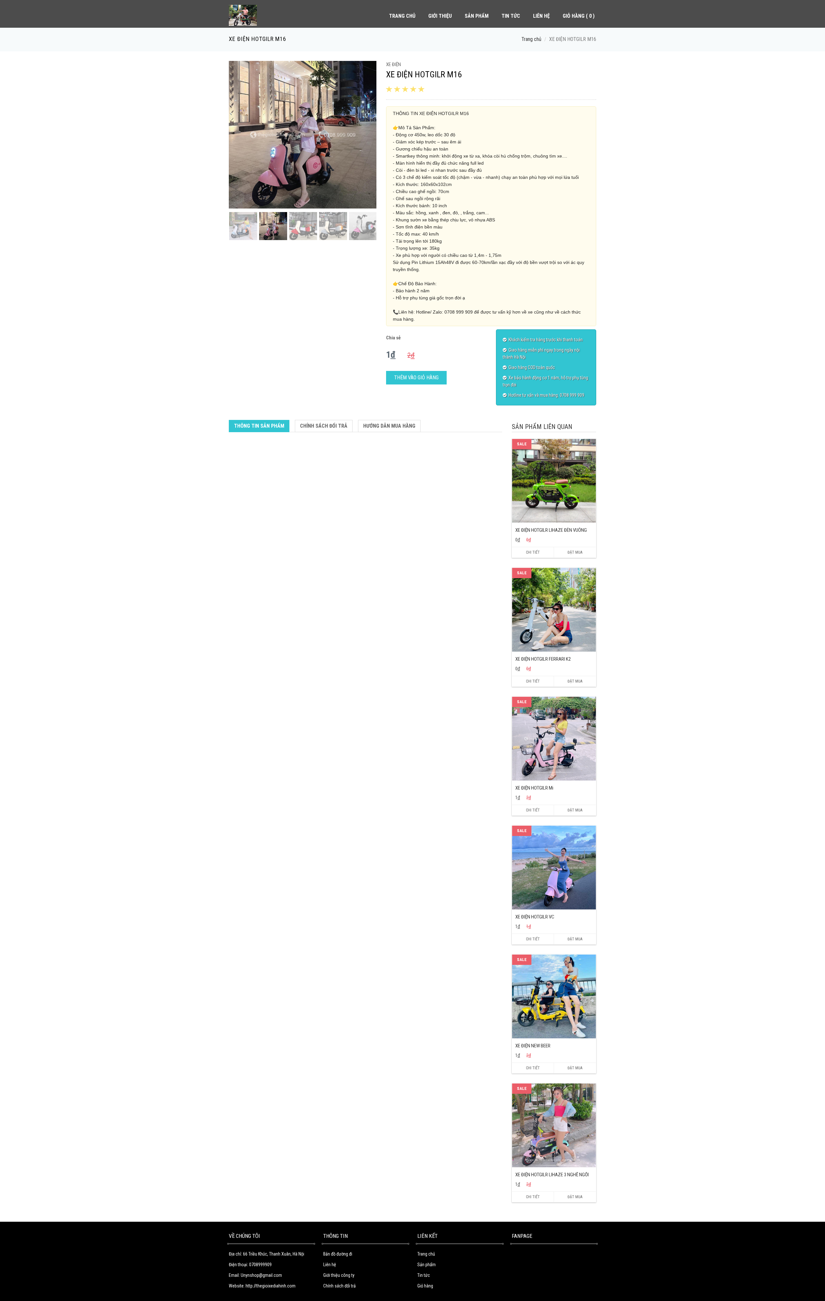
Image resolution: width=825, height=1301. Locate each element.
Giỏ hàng (425, 1285)
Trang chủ (402, 16)
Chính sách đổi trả (339, 1285)
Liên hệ (541, 16)
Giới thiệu (440, 16)
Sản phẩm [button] (477, 16)
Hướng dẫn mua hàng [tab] (389, 426)
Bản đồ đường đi (337, 1254)
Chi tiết (533, 552)
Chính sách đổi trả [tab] (323, 426)
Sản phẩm (426, 1264)
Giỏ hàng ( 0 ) (579, 16)
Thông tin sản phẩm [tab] (259, 426)
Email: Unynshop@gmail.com (255, 1275)
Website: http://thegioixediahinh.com (262, 1285)
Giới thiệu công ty (338, 1275)
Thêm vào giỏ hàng (416, 377)
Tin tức (510, 16)
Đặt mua (575, 552)
